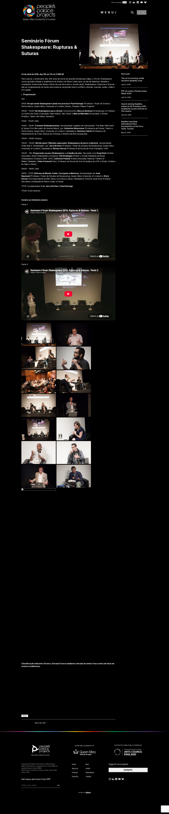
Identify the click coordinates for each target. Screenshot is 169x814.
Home (74, 764)
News (25, 716)
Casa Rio (75, 776)
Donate (128, 770)
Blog (87, 764)
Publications (90, 772)
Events (88, 768)
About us (75, 768)
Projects (75, 772)
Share (24, 723)
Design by (81, 792)
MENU (108, 12)
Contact (88, 776)
